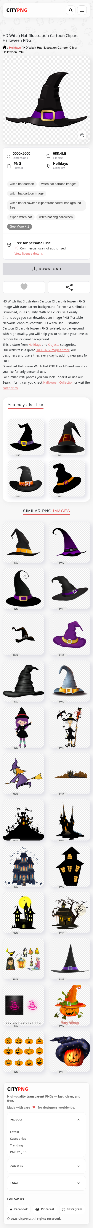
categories (10, 388)
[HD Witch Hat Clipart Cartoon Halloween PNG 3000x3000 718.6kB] (23, 634)
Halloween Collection (58, 382)
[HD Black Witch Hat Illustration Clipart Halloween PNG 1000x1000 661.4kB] (23, 681)
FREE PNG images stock (52, 350)
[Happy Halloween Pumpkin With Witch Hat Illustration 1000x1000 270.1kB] (69, 1005)
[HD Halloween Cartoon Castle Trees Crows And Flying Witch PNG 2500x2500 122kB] (69, 773)
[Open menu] (82, 10)
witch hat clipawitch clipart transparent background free (45, 205)
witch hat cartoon (22, 184)
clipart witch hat (21, 217)
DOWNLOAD (50, 269)
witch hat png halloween (56, 217)
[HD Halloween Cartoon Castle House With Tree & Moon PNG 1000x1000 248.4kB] (69, 912)
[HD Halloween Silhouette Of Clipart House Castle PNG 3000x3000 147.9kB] (69, 866)
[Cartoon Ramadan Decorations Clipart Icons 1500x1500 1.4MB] (23, 958)
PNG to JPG (18, 1152)
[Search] (70, 10)
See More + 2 (19, 226)
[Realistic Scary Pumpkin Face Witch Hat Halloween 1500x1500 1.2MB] (69, 1051)
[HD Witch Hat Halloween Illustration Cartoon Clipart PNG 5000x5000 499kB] (23, 588)
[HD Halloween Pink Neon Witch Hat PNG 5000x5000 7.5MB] (23, 1005)
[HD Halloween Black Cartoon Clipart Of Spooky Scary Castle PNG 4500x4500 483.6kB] (69, 820)
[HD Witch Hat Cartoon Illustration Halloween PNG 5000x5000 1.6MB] (69, 681)
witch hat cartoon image (26, 193)
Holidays (60, 163)
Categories (18, 1139)
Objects (53, 344)
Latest (14, 1132)
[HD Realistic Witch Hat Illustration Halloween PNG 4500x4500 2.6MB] (69, 958)
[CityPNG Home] (16, 10)
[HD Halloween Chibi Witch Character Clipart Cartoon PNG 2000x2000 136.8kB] (23, 727)
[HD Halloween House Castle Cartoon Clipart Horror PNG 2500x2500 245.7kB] (23, 866)
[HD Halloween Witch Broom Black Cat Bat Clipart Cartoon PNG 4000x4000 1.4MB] (69, 727)
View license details (28, 254)
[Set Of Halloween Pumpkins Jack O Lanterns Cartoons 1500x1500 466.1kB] (23, 1051)
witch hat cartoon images (59, 184)
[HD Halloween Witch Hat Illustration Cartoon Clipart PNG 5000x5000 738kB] (69, 588)
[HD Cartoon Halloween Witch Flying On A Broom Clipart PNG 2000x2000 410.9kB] (23, 773)
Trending (16, 1145)
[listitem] (18, 1209)
